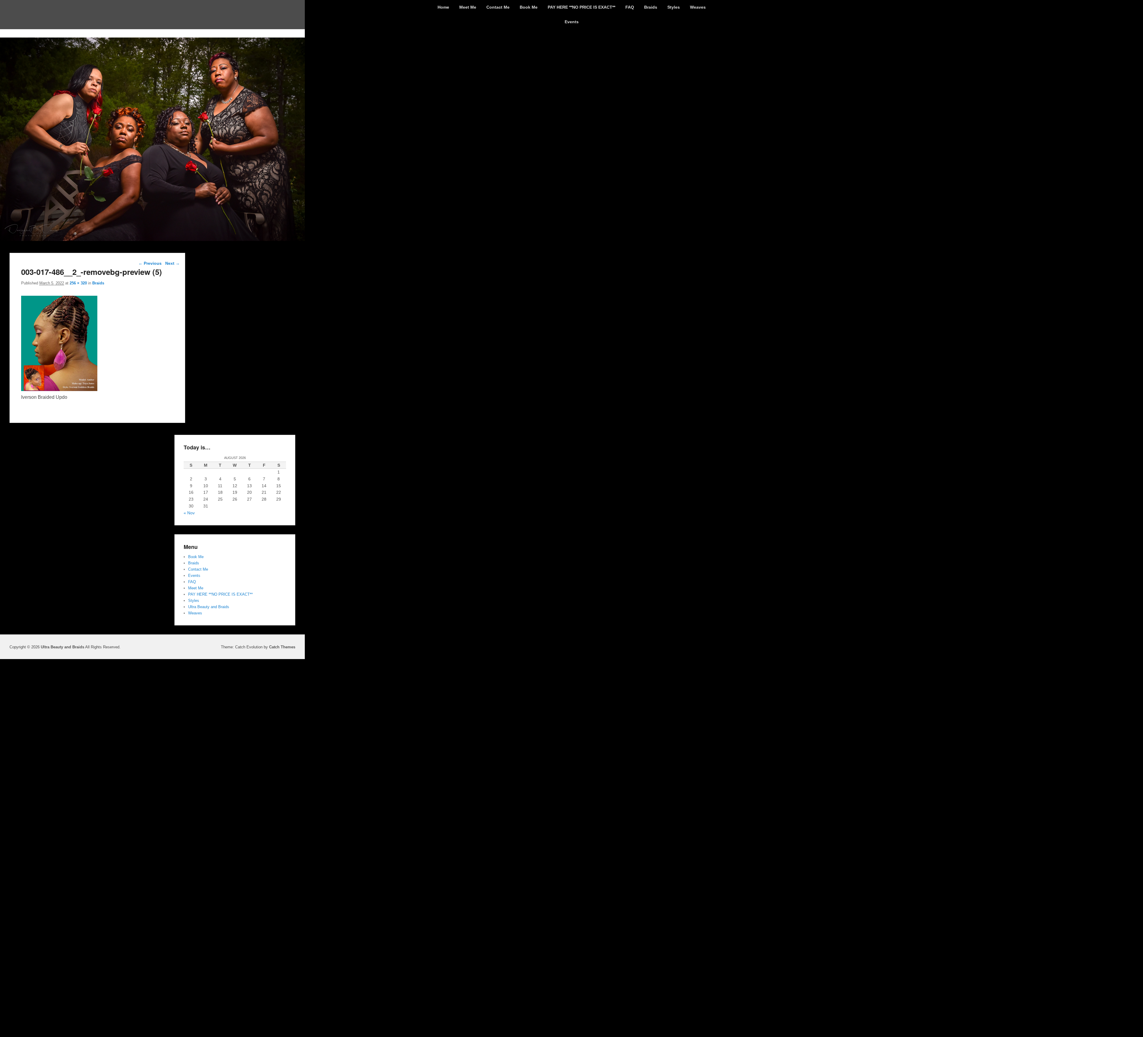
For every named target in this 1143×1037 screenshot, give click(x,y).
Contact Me (498, 7)
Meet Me (467, 7)
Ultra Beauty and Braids (208, 607)
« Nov (189, 512)
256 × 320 (78, 283)
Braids (650, 7)
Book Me (529, 7)
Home (443, 7)
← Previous (150, 263)
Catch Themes (282, 647)
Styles (673, 7)
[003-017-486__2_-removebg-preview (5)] (59, 389)
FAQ (629, 7)
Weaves (698, 7)
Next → (172, 263)
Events (572, 21)
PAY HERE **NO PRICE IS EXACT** (581, 7)
